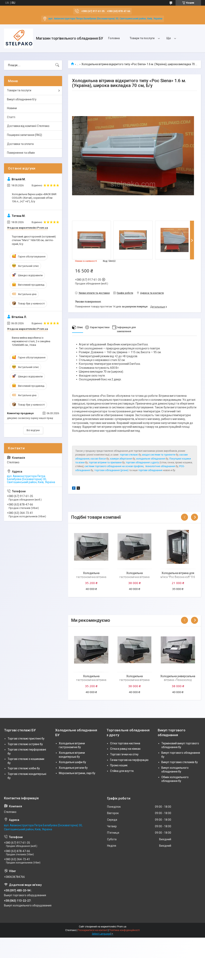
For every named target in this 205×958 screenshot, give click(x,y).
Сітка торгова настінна (125, 743)
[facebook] (73, 488)
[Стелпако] (18, 38)
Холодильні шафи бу (72, 762)
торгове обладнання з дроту (142, 462)
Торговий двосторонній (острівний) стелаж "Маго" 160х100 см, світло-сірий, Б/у (34, 240)
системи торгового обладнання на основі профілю (114, 466)
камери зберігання (121, 458)
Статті (11, 117)
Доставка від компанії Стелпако (28, 126)
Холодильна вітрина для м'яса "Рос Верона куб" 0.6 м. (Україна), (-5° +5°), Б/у (178, 576)
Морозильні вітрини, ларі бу (77, 773)
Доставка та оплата (20, 144)
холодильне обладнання (150, 458)
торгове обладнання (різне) (111, 470)
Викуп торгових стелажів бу (179, 762)
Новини (12, 108)
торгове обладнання (150, 470)
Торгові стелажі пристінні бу (26, 738)
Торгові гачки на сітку (124, 754)
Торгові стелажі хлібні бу (24, 768)
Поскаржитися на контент (92, 930)
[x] (78, 488)
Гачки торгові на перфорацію (129, 760)
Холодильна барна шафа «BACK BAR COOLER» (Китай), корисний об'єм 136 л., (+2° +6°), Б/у (34, 198)
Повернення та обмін (21, 152)
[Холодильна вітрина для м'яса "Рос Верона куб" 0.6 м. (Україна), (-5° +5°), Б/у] (178, 547)
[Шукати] (57, 65)
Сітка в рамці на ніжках (125, 748)
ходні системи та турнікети (159, 454)
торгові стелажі (129, 454)
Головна (114, 38)
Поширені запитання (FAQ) (24, 135)
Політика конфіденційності (124, 930)
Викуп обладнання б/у (21, 99)
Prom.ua (121, 926)
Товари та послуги (142, 38)
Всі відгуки (33, 430)
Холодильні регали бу (73, 767)
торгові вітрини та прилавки (105, 462)
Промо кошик (119, 765)
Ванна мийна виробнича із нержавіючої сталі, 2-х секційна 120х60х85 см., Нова (31, 341)
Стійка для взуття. (122, 771)
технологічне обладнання (160, 466)
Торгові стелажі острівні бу (25, 744)
